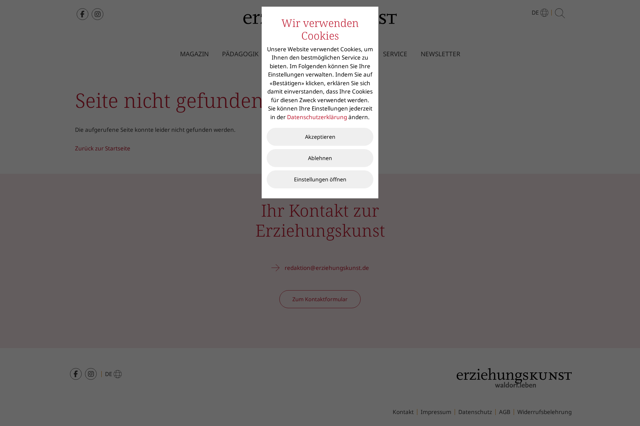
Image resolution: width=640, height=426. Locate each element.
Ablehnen (320, 158)
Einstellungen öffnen (320, 179)
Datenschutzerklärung (317, 117)
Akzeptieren (320, 136)
